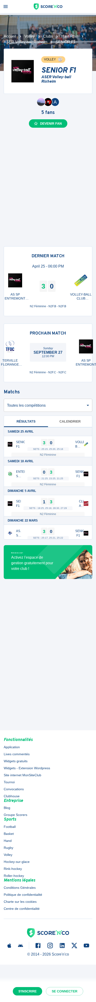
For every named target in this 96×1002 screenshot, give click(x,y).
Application (12, 747)
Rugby (8, 848)
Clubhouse (12, 796)
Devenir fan (51, 123)
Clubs (48, 36)
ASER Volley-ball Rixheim (25, 42)
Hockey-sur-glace (17, 862)
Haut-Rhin (69, 36)
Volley (29, 36)
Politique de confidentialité (23, 894)
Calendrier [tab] (70, 421)
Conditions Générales (20, 887)
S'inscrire (27, 991)
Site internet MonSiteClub (22, 775)
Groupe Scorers (15, 815)
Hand (8, 841)
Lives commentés (17, 754)
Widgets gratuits (15, 761)
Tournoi (9, 782)
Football (10, 827)
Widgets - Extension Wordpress (27, 768)
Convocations (14, 789)
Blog (7, 808)
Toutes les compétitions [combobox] (26, 405)
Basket (9, 834)
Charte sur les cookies (20, 901)
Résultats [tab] (26, 421)
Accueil (10, 36)
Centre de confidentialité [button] (22, 908)
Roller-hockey (14, 876)
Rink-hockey (13, 869)
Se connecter (64, 991)
